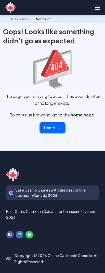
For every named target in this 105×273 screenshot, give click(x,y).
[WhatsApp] (29, 234)
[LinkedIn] (19, 234)
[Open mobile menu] (97, 8)
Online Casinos (18, 19)
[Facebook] (10, 234)
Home (49, 127)
